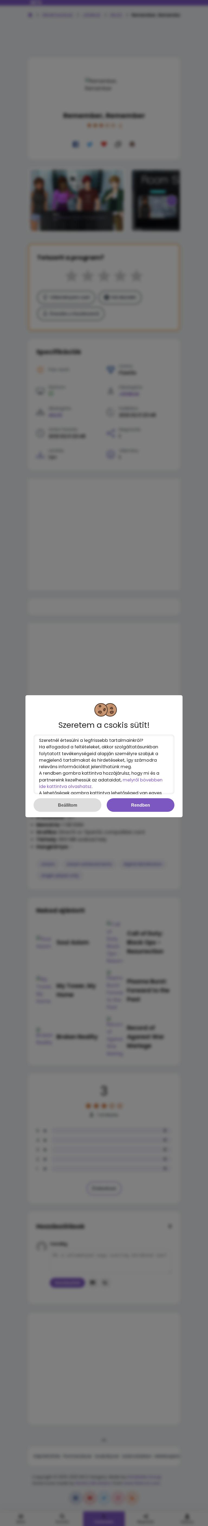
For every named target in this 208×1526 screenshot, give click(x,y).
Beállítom (67, 805)
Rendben (140, 805)
